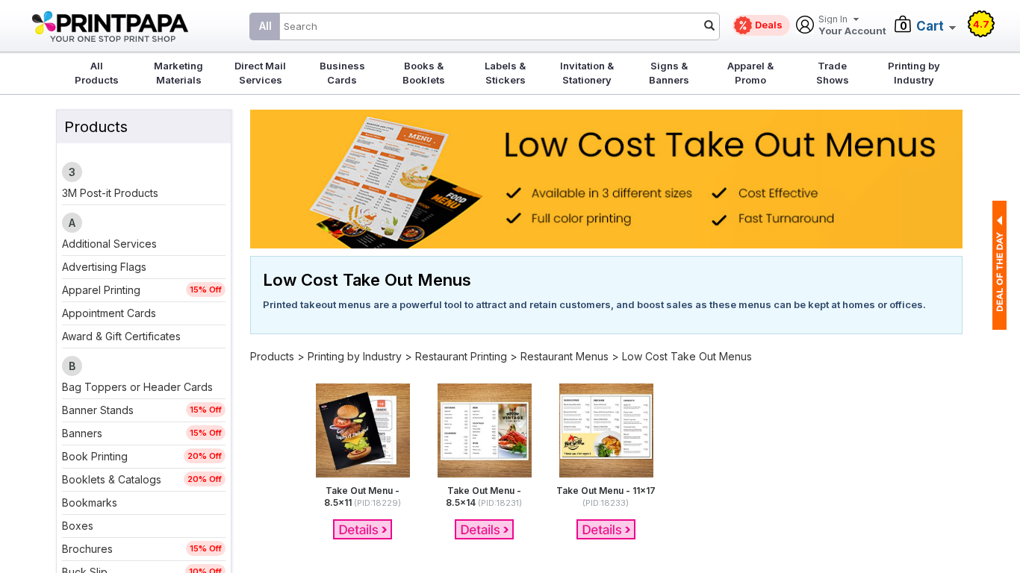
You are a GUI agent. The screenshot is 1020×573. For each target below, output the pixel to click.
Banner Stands (98, 410)
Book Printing (95, 456)
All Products (97, 73)
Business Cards (342, 73)
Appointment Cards (109, 313)
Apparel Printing (101, 290)
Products (272, 356)
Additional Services (109, 243)
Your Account (852, 26)
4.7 (981, 24)
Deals (769, 25)
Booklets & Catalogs (111, 479)
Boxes (77, 525)
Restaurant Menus (564, 356)
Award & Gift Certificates (121, 336)
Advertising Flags (104, 266)
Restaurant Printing (461, 356)
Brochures (87, 548)
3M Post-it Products (110, 193)
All (265, 25)
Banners (82, 433)
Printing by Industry (914, 73)
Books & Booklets (423, 73)
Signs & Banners (669, 73)
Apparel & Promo (750, 73)
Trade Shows (832, 73)
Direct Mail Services (260, 73)
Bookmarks (89, 502)
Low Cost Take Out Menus (687, 356)
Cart (930, 26)
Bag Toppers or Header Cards (137, 387)
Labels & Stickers (505, 73)
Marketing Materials (178, 73)
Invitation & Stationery (587, 73)
